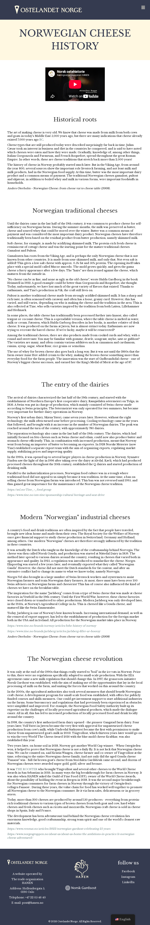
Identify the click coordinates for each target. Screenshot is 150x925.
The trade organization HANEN (27, 881)
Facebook (128, 871)
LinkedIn (128, 882)
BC (41, 139)
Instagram (128, 877)
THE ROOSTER (26, 769)
